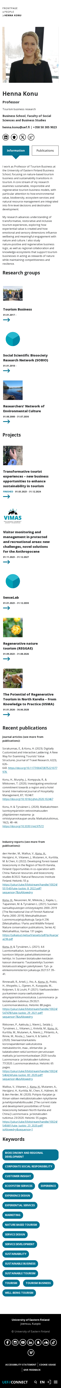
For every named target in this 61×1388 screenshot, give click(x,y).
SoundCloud (45, 1343)
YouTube (23, 1343)
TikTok (53, 1343)
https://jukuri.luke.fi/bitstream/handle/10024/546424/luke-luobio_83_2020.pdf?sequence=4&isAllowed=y (30, 1075)
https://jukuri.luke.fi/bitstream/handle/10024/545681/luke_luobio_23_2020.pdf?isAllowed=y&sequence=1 (30, 1125)
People (9, 11)
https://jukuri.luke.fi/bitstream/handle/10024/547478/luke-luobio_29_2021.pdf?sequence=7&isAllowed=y (30, 1013)
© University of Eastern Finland (31, 1325)
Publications (45, 150)
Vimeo (31, 1353)
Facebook (7, 1343)
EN (42, 1381)
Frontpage (10, 8)
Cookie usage (47, 1364)
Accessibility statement (20, 1364)
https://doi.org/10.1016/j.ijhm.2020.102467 (27, 799)
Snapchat (38, 1343)
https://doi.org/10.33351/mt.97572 (23, 826)
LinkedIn (30, 1343)
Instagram (15, 1343)
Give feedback (32, 1369)
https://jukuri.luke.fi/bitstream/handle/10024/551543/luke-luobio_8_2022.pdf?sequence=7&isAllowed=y (30, 888)
